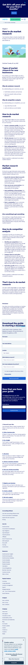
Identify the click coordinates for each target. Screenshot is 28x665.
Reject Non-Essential (14, 659)
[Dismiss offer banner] (24, 2)
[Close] (23, 640)
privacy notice (12, 651)
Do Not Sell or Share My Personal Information (14, 654)
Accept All (14, 662)
